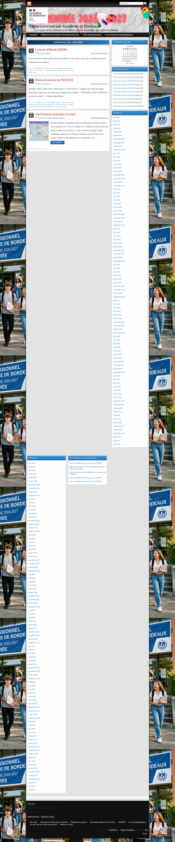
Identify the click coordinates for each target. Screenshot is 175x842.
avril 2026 (116, 125)
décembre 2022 (118, 250)
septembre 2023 (119, 225)
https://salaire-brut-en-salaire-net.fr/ (82, 467)
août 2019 (116, 376)
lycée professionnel (46, 104)
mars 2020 (117, 351)
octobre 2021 (118, 293)
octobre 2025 (118, 146)
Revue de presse (44, 53)
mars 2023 (117, 239)
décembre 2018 (118, 401)
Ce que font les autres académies (43, 824)
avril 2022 (116, 272)
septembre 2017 (119, 433)
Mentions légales (47, 816)
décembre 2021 (118, 286)
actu (43, 68)
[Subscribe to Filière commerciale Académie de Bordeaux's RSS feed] (29, 4)
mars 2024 (117, 204)
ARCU (53, 102)
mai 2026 (116, 121)
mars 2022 (117, 275)
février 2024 (117, 207)
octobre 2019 (118, 369)
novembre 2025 (118, 143)
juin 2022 (116, 265)
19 (136, 56)
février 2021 (117, 315)
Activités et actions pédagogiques (51, 118)
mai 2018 (116, 415)
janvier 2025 (117, 171)
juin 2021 (116, 300)
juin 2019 (116, 379)
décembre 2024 (118, 175)
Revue (66, 70)
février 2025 (117, 168)
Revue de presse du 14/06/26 (123, 81)
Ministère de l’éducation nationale (54, 822)
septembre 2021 (119, 297)
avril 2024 (116, 200)
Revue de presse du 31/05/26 (123, 88)
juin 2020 (116, 340)
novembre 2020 (118, 326)
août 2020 (116, 336)
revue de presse (57, 106)
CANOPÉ (121, 822)
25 (134, 58)
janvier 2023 (117, 247)
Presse (46, 106)
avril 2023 (116, 236)
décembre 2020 (118, 322)
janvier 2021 (117, 318)
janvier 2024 (117, 211)
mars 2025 (117, 164)
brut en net (73, 463)
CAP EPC (71, 102)
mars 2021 (117, 311)
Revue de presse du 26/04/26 (123, 106)
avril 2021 (116, 308)
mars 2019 (117, 390)
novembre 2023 (118, 218)
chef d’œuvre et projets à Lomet (55, 114)
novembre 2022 (118, 254)
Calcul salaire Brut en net (78, 472)
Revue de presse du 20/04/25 (91, 463)
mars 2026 (117, 128)
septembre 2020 (119, 333)
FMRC (37, 104)
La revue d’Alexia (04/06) (51, 50)
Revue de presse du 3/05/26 (123, 102)
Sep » (132, 63)
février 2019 (117, 394)
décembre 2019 (118, 361)
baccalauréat (67, 68)
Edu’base (33, 822)
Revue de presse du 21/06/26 (123, 77)
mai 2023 (116, 232)
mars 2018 (117, 419)
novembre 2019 (118, 365)
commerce (32, 70)
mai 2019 (116, 383)
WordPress (113, 830)
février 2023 (117, 243)
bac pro (61, 68)
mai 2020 (116, 344)
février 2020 (117, 354)
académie (38, 68)
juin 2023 (116, 229)
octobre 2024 (118, 182)
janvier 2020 (117, 358)
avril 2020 (116, 347)
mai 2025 (116, 157)
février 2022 (117, 279)
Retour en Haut (66, 824)
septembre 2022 (119, 261)
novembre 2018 (118, 405)
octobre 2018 (118, 408)
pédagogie (60, 70)
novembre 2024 (118, 178)
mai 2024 (116, 196)
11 (134, 54)
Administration (33, 816)
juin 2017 (116, 440)
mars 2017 (117, 444)
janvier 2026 (117, 135)
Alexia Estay (54, 68)
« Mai (127, 63)
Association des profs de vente (102, 822)
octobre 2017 (118, 430)
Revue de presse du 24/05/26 (123, 92)
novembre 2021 (118, 290)
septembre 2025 (119, 150)
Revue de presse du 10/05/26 (123, 99)
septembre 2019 (119, 372)
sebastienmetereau (100, 53)
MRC (41, 70)
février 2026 (117, 132)
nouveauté (46, 70)
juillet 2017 (117, 437)
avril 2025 (116, 161)
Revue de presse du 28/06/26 (123, 74)
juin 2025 (116, 153)
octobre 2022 (118, 257)
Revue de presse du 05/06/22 (54, 80)
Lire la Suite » (57, 142)
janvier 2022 (117, 283)
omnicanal (53, 70)
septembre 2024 (119, 186)
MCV (37, 70)
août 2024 (116, 189)
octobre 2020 (118, 329)
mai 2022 (116, 268)
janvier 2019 (117, 397)
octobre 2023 (118, 222)
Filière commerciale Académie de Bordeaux (65, 26)
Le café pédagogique (137, 822)
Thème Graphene (127, 830)
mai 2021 (116, 304)
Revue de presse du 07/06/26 (123, 84)
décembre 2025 (118, 139)
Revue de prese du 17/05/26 (123, 95)
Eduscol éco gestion (79, 822)
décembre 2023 (118, 214)
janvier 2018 (117, 422)
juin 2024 (116, 193)
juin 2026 (116, 117)
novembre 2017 (118, 426)
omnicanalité (32, 106)
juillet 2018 (117, 412)
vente (34, 72)
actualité (47, 68)
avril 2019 (116, 387)
